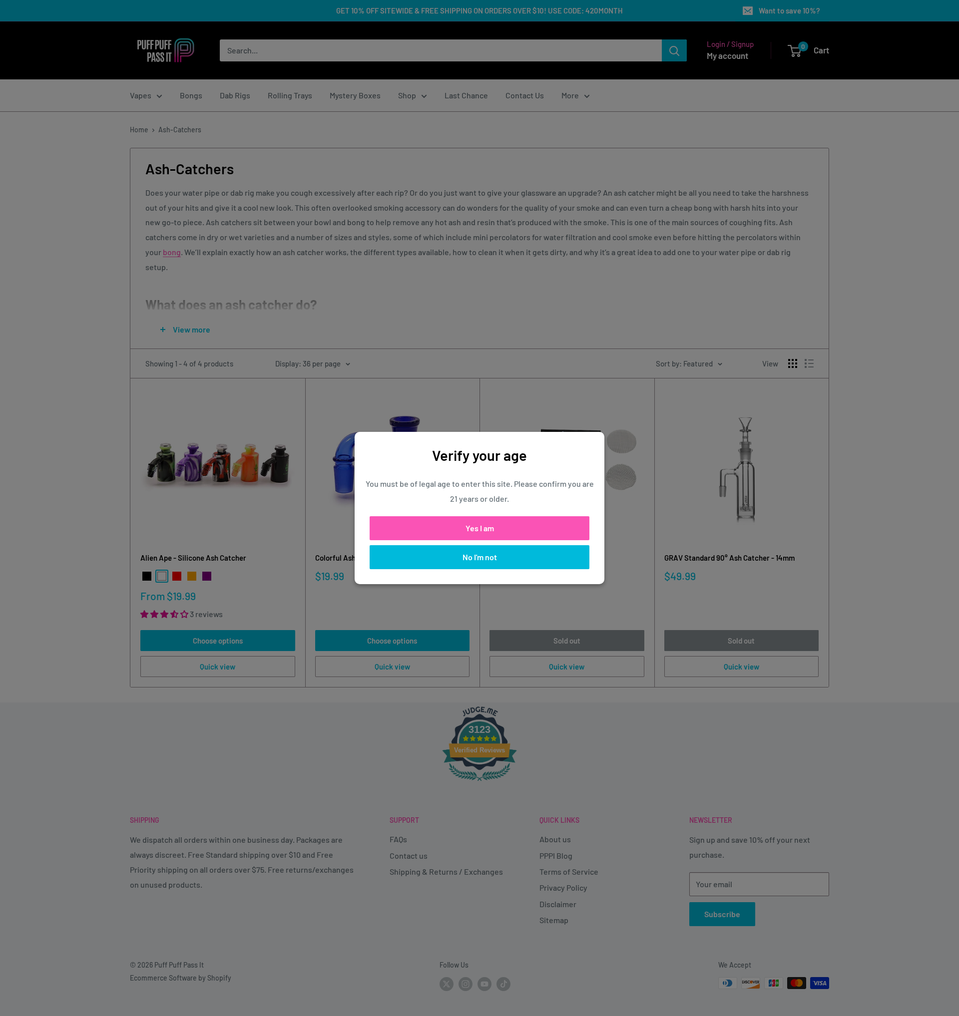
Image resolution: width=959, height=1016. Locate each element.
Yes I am (480, 528)
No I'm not (480, 557)
